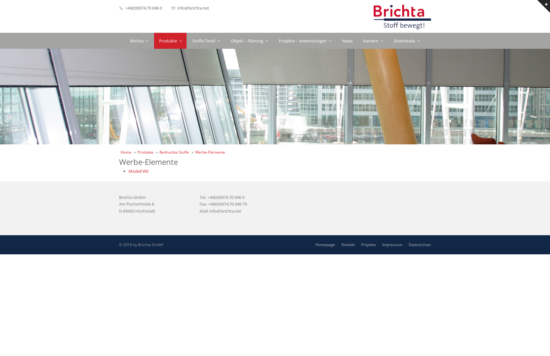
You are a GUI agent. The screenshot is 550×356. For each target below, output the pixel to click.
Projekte (368, 244)
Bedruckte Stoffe (174, 152)
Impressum (392, 244)
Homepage (325, 244)
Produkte (145, 152)
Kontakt (348, 244)
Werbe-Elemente (210, 152)
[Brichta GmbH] (402, 17)
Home (126, 152)
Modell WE (139, 171)
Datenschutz (420, 244)
